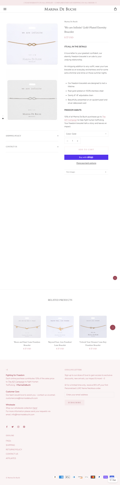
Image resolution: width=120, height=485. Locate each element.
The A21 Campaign (16, 382)
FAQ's (8, 441)
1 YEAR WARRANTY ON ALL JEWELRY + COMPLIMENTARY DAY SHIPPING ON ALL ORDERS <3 (60, 3)
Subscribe (74, 402)
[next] (112, 327)
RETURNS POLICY (14, 449)
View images (70, 172)
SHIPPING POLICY (13, 136)
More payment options (86, 163)
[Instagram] (18, 426)
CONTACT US (11, 146)
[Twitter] (13, 426)
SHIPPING (10, 445)
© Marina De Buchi (13, 478)
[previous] (7, 327)
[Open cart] (115, 9)
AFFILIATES (11, 458)
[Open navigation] (5, 9)
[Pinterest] (24, 426)
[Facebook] (7, 426)
